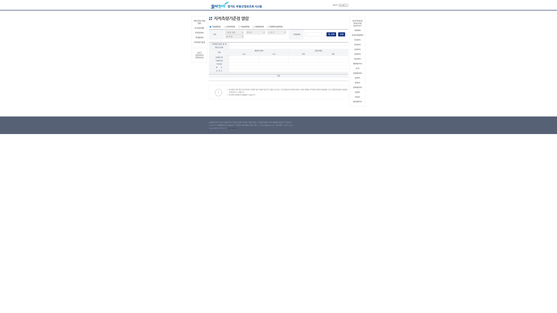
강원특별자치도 (357, 73)
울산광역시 (357, 59)
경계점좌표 (199, 37)
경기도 (357, 68)
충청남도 (357, 83)
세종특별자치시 (357, 64)
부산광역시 (357, 40)
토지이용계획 (199, 28)
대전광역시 (357, 54)
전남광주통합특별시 (357, 35)
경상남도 (357, 97)
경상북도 (357, 92)
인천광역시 (357, 49)
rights (229, 128)
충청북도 (357, 78)
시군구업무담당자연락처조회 (199, 55)
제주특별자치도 (357, 102)
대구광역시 (357, 45)
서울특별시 (357, 30)
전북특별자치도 (357, 87)
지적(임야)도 (199, 33)
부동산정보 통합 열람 (199, 22)
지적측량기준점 (199, 42)
